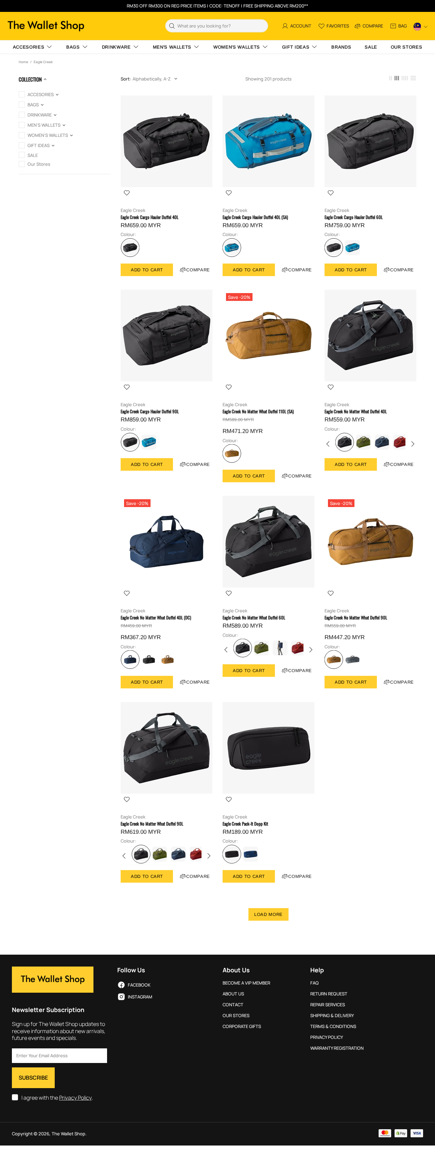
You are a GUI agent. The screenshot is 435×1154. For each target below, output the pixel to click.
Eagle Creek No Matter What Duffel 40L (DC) (156, 617)
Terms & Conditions (333, 1026)
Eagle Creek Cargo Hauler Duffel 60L (354, 217)
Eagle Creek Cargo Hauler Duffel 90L (150, 411)
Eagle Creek (133, 210)
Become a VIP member (246, 983)
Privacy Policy (75, 1098)
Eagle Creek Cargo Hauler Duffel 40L (149, 217)
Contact (233, 1005)
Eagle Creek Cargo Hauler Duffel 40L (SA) (255, 217)
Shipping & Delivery (332, 1015)
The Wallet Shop (46, 26)
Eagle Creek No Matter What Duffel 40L (356, 411)
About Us (233, 994)
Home (23, 61)
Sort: (126, 79)
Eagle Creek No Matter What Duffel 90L (356, 617)
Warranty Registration (337, 1048)
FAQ (314, 983)
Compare (198, 269)
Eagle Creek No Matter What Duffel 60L (254, 617)
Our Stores (236, 1015)
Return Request (328, 994)
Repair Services (327, 1005)
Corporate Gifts (242, 1026)
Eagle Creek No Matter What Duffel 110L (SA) (258, 411)
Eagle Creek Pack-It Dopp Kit (245, 824)
